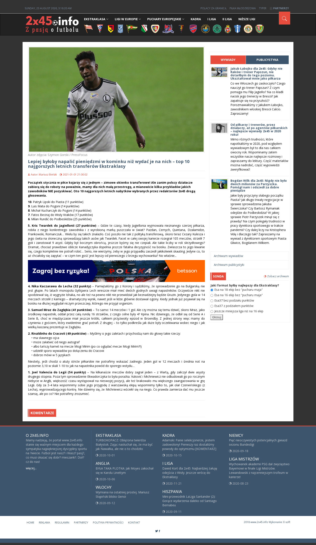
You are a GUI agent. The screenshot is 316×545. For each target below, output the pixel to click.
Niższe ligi (246, 19)
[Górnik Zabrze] (100, 28)
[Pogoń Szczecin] (181, 28)
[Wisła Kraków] (227, 28)
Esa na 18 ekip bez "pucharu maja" (238, 290)
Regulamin (62, 522)
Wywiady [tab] (228, 60)
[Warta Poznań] (217, 28)
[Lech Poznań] (120, 28)
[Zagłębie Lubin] (248, 28)
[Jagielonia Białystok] (110, 28)
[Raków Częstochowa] (193, 28)
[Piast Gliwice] (155, 28)
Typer (262, 8)
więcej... (31, 468)
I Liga (211, 19)
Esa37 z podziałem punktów (233, 306)
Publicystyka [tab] (267, 60)
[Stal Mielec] (205, 28)
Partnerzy (81, 522)
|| (279, 8)
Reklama (44, 522)
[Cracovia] (88, 28)
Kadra (196, 19)
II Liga (227, 19)
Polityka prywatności (108, 522)
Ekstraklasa (94, 19)
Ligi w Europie (126, 19)
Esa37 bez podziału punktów (234, 300)
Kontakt (134, 522)
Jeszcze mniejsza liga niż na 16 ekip (238, 311)
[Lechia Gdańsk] (132, 28)
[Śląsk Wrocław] (259, 28)
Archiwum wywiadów (228, 256)
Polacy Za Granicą (213, 8)
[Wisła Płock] (237, 28)
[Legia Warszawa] (144, 28)
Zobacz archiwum (278, 276)
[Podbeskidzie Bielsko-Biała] (168, 28)
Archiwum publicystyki (229, 265)
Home (30, 522)
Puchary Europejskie (164, 19)
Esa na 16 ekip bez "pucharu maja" (238, 295)
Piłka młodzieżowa (243, 8)
